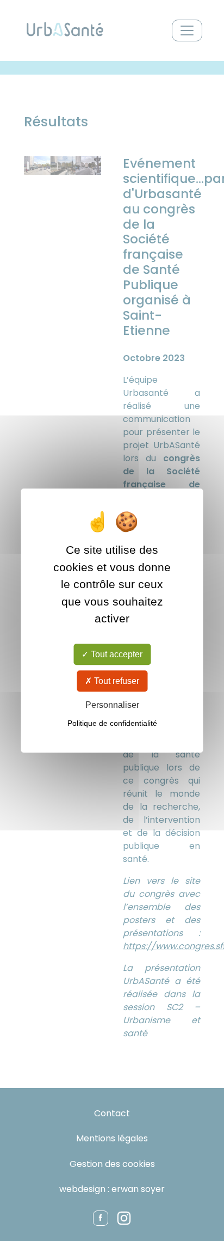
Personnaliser (112, 705)
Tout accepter (115, 654)
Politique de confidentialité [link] (112, 723)
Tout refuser (115, 681)
